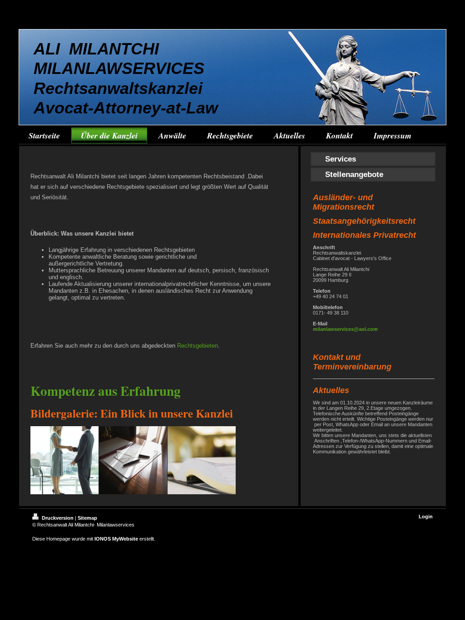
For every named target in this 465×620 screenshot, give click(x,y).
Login (426, 516)
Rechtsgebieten (197, 345)
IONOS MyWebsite (116, 538)
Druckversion (57, 518)
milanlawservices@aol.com (345, 329)
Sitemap (87, 518)
